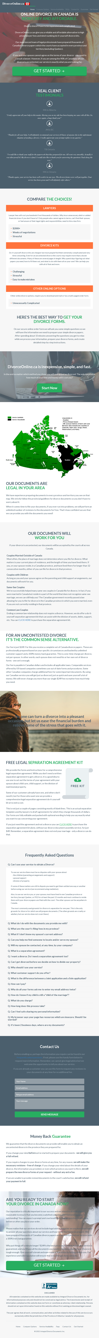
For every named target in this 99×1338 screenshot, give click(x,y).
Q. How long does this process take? (26, 1006)
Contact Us (75, 9)
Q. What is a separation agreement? (26, 950)
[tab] (49, 864)
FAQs (67, 9)
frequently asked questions (29, 1057)
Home (32, 9)
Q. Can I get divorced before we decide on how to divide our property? (44, 961)
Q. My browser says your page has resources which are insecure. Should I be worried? (47, 1018)
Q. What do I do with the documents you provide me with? (37, 923)
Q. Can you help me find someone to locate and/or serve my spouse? (43, 939)
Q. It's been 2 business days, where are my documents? (36, 1025)
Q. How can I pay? (17, 983)
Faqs (58, 1326)
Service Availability (57, 9)
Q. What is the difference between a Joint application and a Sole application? (47, 978)
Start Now (49, 388)
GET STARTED (47, 70)
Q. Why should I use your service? (25, 967)
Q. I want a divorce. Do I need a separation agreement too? (38, 956)
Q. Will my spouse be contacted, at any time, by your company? (40, 945)
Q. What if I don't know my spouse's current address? (35, 934)
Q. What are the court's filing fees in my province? (33, 928)
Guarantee (84, 9)
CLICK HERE (24, 620)
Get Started (94, 9)
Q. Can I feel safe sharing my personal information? (34, 1011)
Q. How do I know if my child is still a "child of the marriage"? (38, 995)
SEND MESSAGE (49, 1114)
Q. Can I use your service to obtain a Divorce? (31, 864)
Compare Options (42, 9)
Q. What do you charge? (20, 1000)
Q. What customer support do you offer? (29, 973)
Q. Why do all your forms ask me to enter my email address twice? (42, 989)
